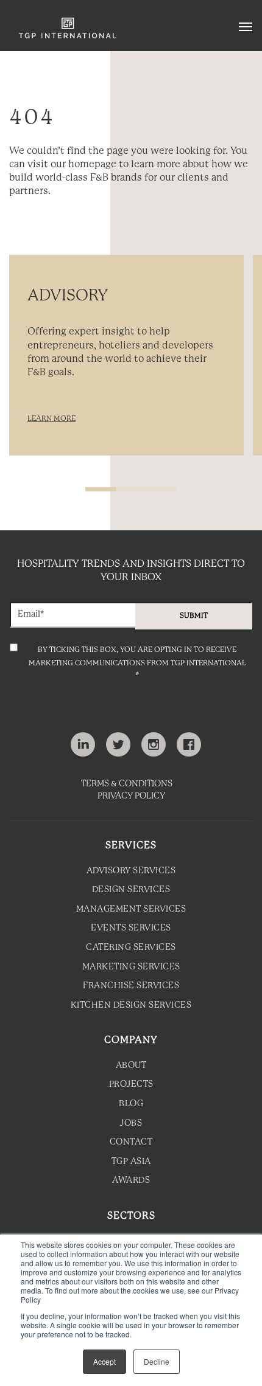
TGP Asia (131, 1162)
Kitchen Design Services (131, 1006)
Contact (131, 1142)
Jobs (131, 1124)
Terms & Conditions (126, 784)
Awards (131, 1181)
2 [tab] (131, 489)
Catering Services (131, 948)
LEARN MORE (51, 418)
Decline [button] (156, 1361)
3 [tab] (161, 489)
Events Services (131, 928)
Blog (131, 1104)
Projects (131, 1085)
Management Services (131, 909)
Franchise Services (131, 986)
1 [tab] (100, 489)
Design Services (131, 890)
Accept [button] (104, 1361)
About (131, 1066)
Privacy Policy (131, 796)
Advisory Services (131, 871)
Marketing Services (131, 967)
